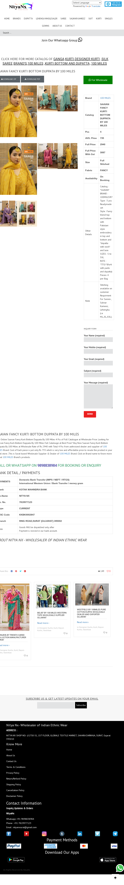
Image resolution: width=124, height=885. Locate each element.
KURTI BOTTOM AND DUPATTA (67, 63)
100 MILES (35, 63)
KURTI (69, 59)
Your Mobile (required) (95, 347)
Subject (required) (92, 370)
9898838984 (47, 465)
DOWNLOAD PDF (33, 79)
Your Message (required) (96, 382)
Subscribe (81, 705)
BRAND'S (20, 63)
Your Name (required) (94, 335)
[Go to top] (115, 878)
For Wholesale (99, 80)
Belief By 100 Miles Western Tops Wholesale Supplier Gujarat (52, 615)
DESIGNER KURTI (87, 59)
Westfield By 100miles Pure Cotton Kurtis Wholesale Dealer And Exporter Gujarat (91, 613)
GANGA (58, 59)
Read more (42, 623)
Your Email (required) (94, 359)
